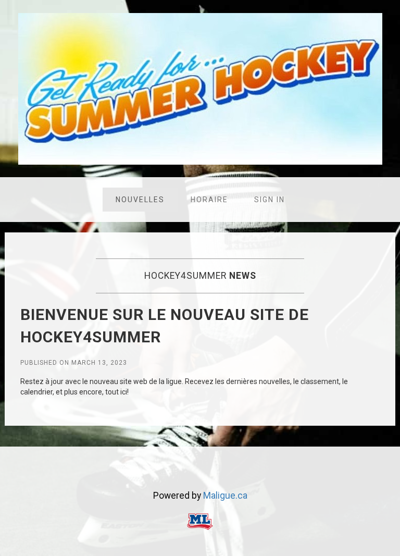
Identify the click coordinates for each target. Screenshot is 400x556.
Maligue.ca (225, 495)
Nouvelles (140, 199)
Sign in (269, 199)
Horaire (209, 199)
